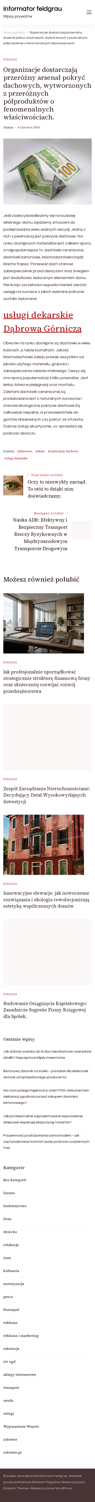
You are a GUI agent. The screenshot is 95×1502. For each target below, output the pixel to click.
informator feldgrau (32, 8)
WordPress (63, 1488)
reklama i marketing (21, 1335)
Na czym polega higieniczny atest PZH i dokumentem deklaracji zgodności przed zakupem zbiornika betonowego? (46, 1096)
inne (7, 1257)
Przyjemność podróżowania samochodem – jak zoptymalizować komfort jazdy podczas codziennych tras (46, 1142)
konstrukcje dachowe (63, 451)
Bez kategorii (14, 1179)
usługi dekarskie (16, 458)
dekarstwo (24, 451)
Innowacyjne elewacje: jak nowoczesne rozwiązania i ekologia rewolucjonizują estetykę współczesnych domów (46, 899)
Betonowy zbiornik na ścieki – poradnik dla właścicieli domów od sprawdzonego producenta (45, 1074)
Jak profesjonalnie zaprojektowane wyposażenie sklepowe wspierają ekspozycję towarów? (43, 1119)
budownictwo (15, 1205)
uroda (8, 1400)
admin (8, 127)
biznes (9, 1192)
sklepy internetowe (19, 1374)
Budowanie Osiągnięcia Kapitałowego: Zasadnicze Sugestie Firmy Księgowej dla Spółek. (45, 1010)
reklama (10, 1322)
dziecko (10, 1231)
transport (11, 1387)
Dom (7, 1218)
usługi (10, 59)
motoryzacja (13, 1283)
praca (8, 1296)
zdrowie (10, 1439)
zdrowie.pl (12, 1452)
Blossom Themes (16, 1488)
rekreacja (11, 1348)
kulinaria (11, 1270)
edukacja (11, 1244)
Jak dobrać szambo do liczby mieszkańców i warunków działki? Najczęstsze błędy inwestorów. (47, 1054)
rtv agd (9, 1361)
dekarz (40, 451)
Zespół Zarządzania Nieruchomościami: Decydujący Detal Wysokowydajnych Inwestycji (46, 795)
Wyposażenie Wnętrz (21, 1426)
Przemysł (11, 1309)
